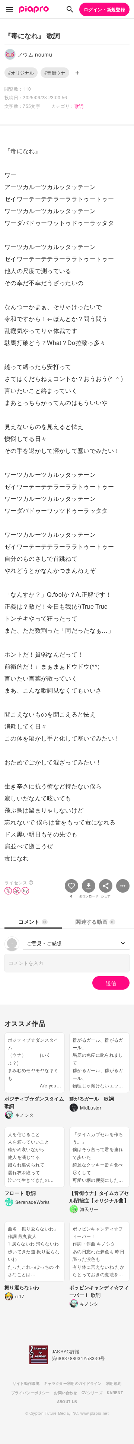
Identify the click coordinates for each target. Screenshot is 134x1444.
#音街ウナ (55, 72)
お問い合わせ (65, 1392)
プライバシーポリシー (30, 1392)
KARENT (115, 1392)
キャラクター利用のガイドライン (73, 1383)
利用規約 (113, 1383)
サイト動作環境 (26, 1383)
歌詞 (79, 106)
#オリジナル (21, 72)
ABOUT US (67, 1401)
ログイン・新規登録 (104, 9)
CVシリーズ (92, 1392)
